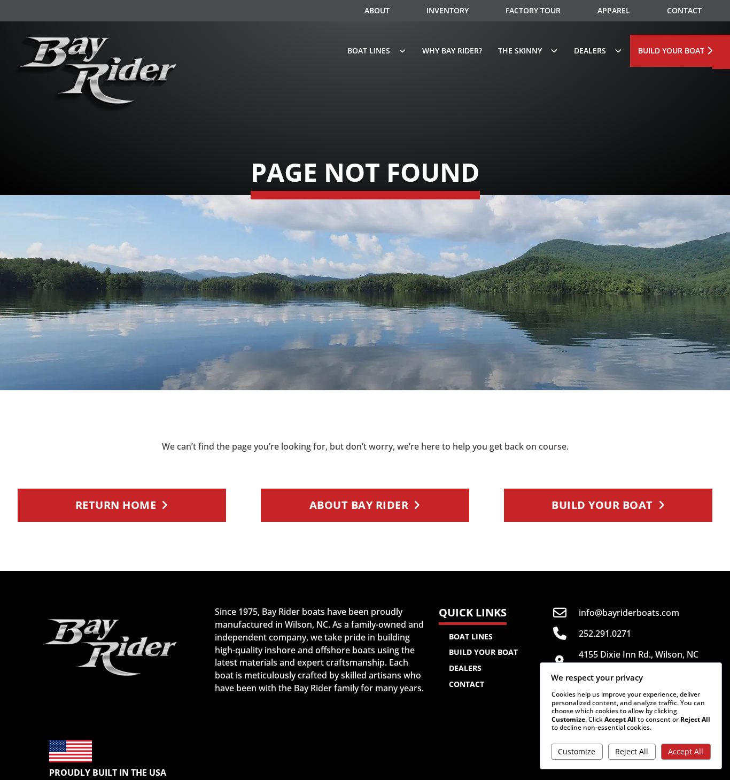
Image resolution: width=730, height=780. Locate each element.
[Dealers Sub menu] (618, 50)
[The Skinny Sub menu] (554, 50)
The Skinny (520, 50)
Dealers (590, 50)
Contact (466, 684)
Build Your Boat (671, 50)
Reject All (631, 751)
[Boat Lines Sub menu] (402, 50)
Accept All (685, 751)
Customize (576, 751)
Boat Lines (471, 636)
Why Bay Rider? (452, 50)
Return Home (116, 505)
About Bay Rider (359, 505)
